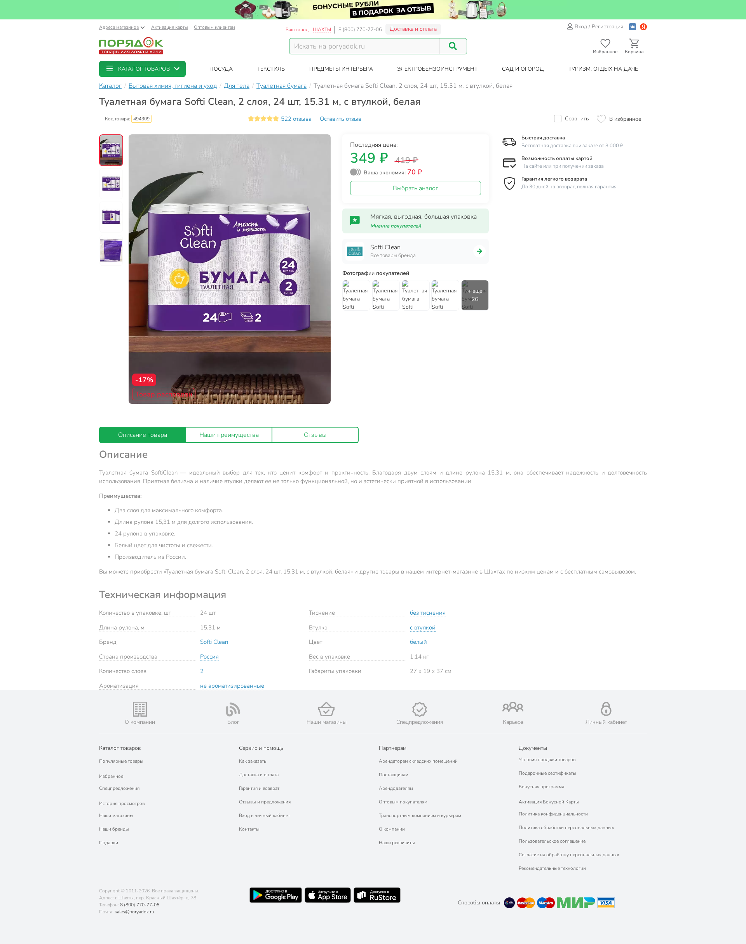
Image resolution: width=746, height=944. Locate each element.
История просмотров (122, 803)
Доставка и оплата (413, 29)
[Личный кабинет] (606, 709)
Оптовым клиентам (214, 27)
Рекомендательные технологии (552, 868)
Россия (209, 657)
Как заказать (252, 761)
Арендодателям (396, 788)
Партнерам (392, 748)
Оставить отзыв (340, 119)
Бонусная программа (541, 787)
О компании (392, 829)
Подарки (108, 843)
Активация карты (169, 27)
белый (418, 642)
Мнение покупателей (395, 226)
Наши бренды (114, 829)
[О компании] (140, 709)
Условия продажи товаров (547, 759)
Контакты (249, 829)
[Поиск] (453, 46)
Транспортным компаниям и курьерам (420, 815)
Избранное (111, 776)
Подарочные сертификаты (547, 773)
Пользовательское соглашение (552, 841)
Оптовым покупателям (403, 802)
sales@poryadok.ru (134, 912)
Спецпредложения (119, 788)
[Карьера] (513, 707)
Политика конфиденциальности (553, 814)
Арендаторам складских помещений (418, 761)
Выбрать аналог (415, 188)
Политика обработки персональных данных (566, 827)
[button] (142, 69)
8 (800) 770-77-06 (360, 29)
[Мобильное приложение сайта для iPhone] (328, 895)
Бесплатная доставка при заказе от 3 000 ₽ (572, 145)
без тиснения (428, 613)
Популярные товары (121, 761)
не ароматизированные (232, 686)
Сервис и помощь (261, 748)
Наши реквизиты (397, 843)
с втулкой (423, 627)
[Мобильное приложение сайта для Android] (275, 895)
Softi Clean (214, 642)
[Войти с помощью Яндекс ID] (643, 27)
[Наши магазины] (326, 709)
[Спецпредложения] (419, 709)
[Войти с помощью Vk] (632, 27)
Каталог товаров (120, 748)
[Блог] (233, 709)
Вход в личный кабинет (264, 815)
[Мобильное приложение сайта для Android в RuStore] (377, 895)
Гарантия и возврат (259, 788)
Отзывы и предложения (265, 802)
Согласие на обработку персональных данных (569, 855)
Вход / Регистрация (599, 26)
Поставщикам (393, 775)
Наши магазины (116, 815)
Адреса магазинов (119, 27)
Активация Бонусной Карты (549, 802)
